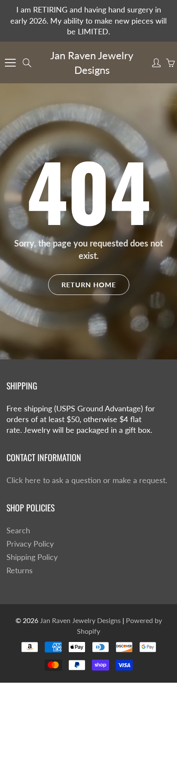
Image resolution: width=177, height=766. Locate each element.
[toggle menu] (10, 62)
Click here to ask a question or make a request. (86, 480)
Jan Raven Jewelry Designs (91, 62)
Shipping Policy (32, 557)
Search (18, 530)
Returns (19, 570)
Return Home (88, 284)
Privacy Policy (30, 543)
